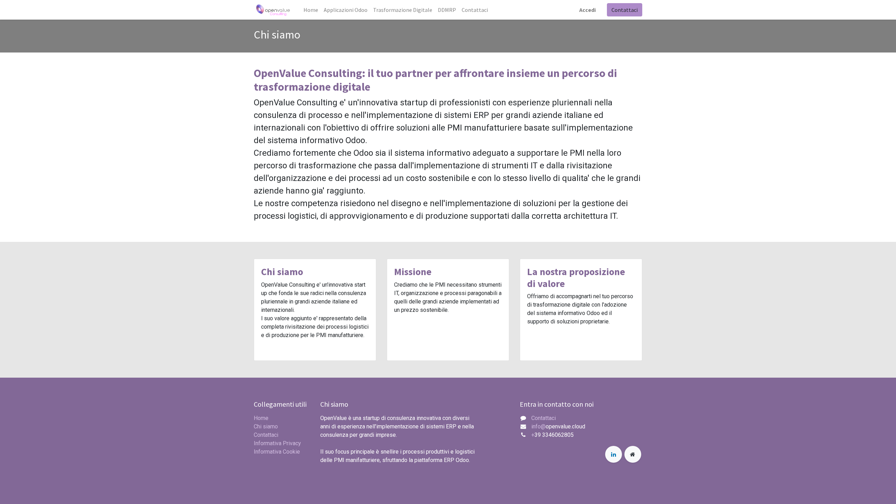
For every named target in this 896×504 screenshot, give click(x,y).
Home (261, 418)
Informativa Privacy (277, 443)
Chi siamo (266, 426)
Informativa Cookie (277, 451)
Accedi (587, 9)
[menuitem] (311, 10)
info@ (538, 426)
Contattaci (624, 9)
